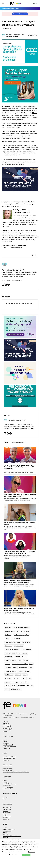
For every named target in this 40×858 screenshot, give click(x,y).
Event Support (7, 789)
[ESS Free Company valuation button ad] (20, 396)
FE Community (7, 725)
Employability (6, 743)
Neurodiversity (23, 667)
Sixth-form (8, 678)
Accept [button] (26, 855)
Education (5, 740)
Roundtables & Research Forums (12, 836)
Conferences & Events (9, 829)
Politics (27, 671)
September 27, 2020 (12, 36)
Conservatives (16, 638)
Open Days (6, 834)
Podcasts (5, 797)
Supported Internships (11, 682)
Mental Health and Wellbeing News (22, 664)
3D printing (8, 627)
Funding (7, 653)
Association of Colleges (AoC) (15, 34)
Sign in (35, 3)
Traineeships (21, 685)
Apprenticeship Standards (21, 627)
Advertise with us (7, 728)
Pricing (5, 780)
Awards (5, 828)
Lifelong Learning (23, 660)
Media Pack (6, 782)
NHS (31, 667)
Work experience (16, 689)
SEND (24, 675)
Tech (13, 685)
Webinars (5, 837)
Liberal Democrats (10, 660)
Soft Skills (16, 678)
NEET (14, 667)
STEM (29, 678)
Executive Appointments (9, 757)
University (30, 685)
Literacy (7, 664)
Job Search (6, 760)
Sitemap (5, 731)
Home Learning (22, 653)
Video (4, 799)
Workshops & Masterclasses (11, 839)
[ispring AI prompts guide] (20, 190)
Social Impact (6, 748)
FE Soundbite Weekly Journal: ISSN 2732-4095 (16, 772)
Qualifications (9, 675)
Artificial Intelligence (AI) (12, 631)
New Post (5, 811)
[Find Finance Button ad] (20, 327)
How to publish (7, 807)
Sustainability (24, 682)
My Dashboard (7, 812)
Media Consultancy (8, 787)
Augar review (25, 631)
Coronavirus (8, 646)
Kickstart (17, 656)
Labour (24, 656)
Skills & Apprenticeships (9, 746)
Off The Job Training (11, 671)
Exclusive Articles (7, 768)
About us (5, 721)
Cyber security (18, 646)
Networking (6, 832)
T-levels (7, 685)
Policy (21, 671)
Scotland (18, 675)
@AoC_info (19, 108)
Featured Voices (7, 770)
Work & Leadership (8, 745)
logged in (16, 304)
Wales (6, 689)
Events (5, 814)
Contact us (6, 723)
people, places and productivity (11, 206)
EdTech (5, 741)
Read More (31, 852)
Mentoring (8, 667)
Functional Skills (26, 649)
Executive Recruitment (9, 758)
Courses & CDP (7, 831)
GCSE (13, 653)
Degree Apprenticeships (12, 649)
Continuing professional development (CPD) (17, 642)
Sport (23, 678)
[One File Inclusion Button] (20, 373)
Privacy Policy (7, 729)
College (7, 638)
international (8, 656)
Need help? (6, 819)
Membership (6, 817)
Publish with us (7, 726)
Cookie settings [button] (14, 855)
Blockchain (8, 635)
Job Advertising (7, 785)
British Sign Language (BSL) (21, 635)
